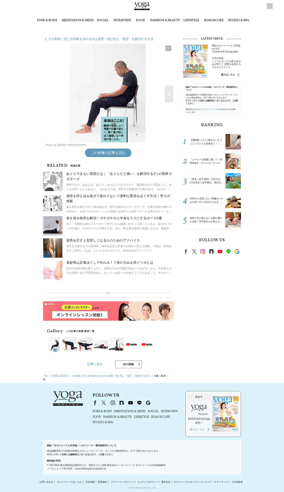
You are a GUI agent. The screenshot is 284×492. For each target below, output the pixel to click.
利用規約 (102, 481)
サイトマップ (221, 481)
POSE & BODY (47, 20)
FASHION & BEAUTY (165, 20)
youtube (130, 402)
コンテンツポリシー (147, 481)
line (228, 251)
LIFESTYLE (191, 20)
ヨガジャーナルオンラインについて (192, 481)
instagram (202, 251)
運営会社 (165, 481)
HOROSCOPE (214, 20)
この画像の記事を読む (108, 153)
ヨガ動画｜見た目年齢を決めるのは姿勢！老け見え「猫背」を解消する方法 (100, 39)
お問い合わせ (46, 481)
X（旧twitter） (194, 251)
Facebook (186, 251)
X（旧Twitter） (103, 402)
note (211, 251)
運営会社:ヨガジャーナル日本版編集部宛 (211, 109)
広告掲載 (90, 481)
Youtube (219, 251)
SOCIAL (102, 20)
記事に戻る (95, 364)
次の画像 (128, 364)
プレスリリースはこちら (69, 481)
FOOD (140, 20)
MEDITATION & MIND (78, 20)
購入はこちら (228, 74)
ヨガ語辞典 (237, 481)
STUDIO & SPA (238, 20)
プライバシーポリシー (122, 481)
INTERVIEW (122, 20)
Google (236, 251)
